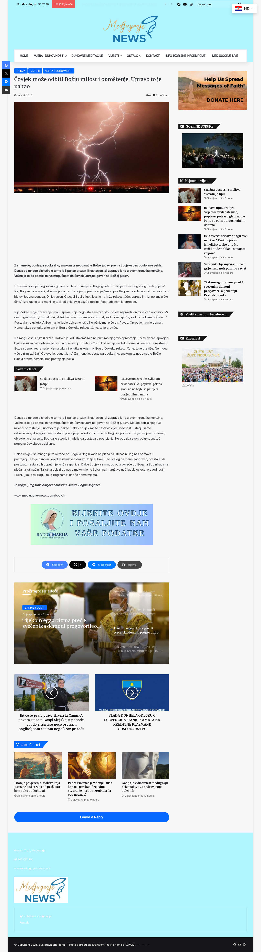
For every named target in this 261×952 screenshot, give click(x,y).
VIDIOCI (29, 607)
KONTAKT (153, 55)
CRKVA (21, 70)
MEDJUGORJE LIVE (225, 55)
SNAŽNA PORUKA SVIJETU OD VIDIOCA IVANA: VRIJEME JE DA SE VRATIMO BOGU (62, 623)
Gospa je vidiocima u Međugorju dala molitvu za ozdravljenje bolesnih (145, 787)
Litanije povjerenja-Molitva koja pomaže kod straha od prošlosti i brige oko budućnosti (37, 787)
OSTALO (132, 55)
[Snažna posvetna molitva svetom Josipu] (25, 383)
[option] (91, 623)
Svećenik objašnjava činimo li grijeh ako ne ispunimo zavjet (115, 4)
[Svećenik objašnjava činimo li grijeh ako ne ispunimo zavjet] (189, 269)
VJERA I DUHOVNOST (49, 55)
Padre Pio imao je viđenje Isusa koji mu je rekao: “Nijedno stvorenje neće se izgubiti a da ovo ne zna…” (90, 788)
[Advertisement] (91, 228)
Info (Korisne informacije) (36, 916)
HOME (24, 55)
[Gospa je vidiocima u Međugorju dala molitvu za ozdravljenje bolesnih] (145, 765)
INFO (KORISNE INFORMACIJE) (186, 55)
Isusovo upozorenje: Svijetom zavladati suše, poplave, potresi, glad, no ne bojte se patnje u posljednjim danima (224, 216)
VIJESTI (113, 55)
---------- (143, 944)
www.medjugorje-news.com (32, 868)
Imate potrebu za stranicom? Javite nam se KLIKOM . (102, 944)
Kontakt (24, 922)
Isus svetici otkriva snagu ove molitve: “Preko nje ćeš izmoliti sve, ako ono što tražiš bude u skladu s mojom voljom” (225, 244)
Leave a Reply (91, 817)
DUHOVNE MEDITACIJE (87, 55)
